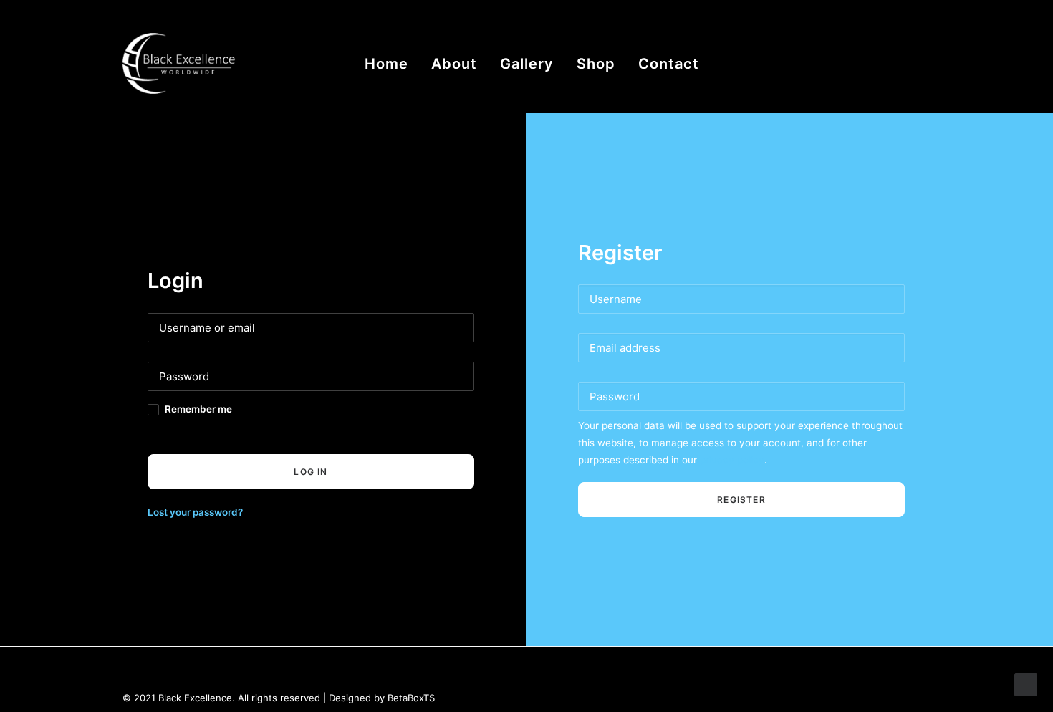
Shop (596, 63)
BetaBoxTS (411, 697)
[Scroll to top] (1025, 684)
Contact (668, 63)
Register (741, 499)
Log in (310, 471)
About (454, 63)
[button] (833, 63)
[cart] (921, 63)
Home (386, 63)
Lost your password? (195, 512)
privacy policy (732, 460)
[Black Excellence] (186, 63)
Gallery (527, 63)
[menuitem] (386, 63)
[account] (876, 63)
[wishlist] (899, 63)
